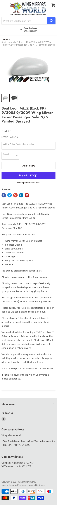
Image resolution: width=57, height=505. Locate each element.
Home (5, 39)
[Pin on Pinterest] (27, 195)
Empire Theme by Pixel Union (14, 485)
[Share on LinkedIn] (21, 195)
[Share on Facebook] (4, 195)
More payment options (28, 182)
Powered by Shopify (36, 485)
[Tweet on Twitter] (9, 195)
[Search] (51, 20)
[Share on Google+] (15, 195)
